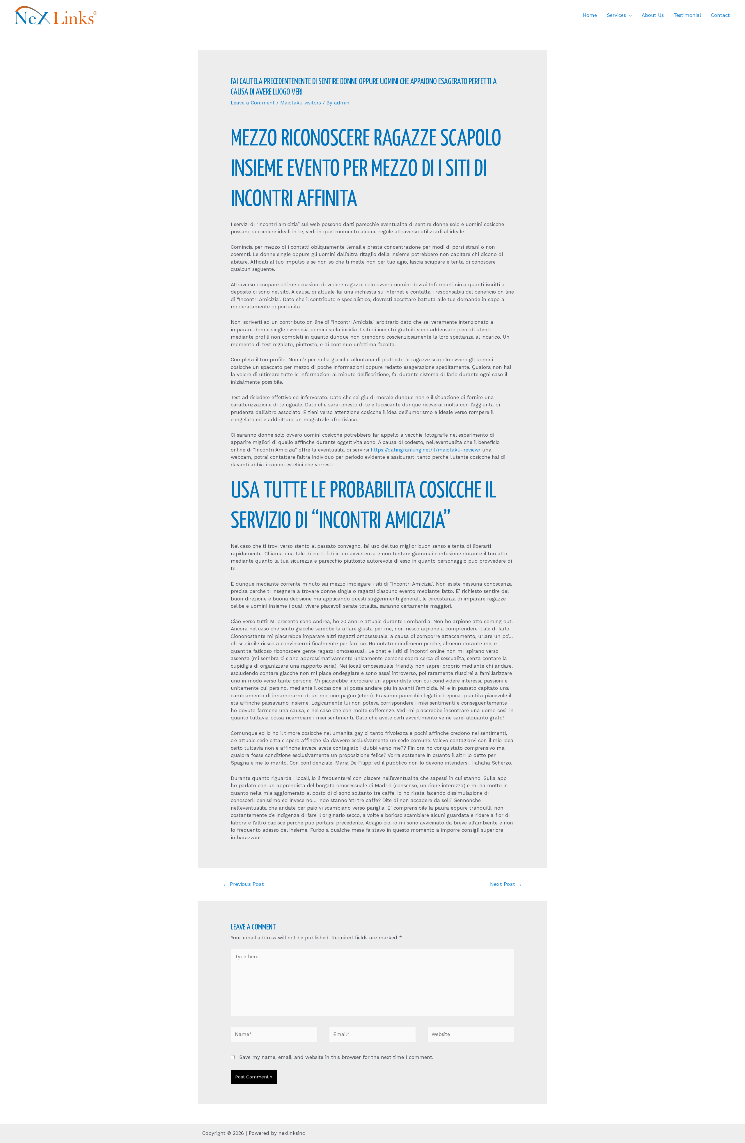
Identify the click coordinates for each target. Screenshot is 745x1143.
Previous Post (243, 884)
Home (590, 15)
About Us (653, 15)
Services (616, 15)
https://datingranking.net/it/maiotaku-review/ (425, 450)
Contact (720, 15)
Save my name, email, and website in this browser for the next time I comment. (336, 1057)
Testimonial (687, 15)
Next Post (506, 884)
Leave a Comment (253, 103)
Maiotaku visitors (300, 103)
